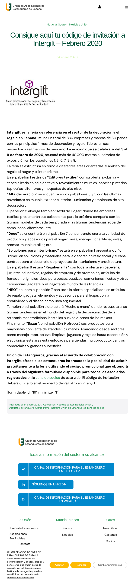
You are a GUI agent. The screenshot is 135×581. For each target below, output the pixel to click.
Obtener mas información (20, 577)
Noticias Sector (57, 24)
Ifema (46, 407)
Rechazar (81, 565)
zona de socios (48, 377)
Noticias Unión (78, 24)
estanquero (27, 407)
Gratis (38, 407)
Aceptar (59, 565)
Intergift (55, 407)
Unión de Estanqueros (73, 407)
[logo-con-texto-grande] (26, 5)
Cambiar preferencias (110, 565)
